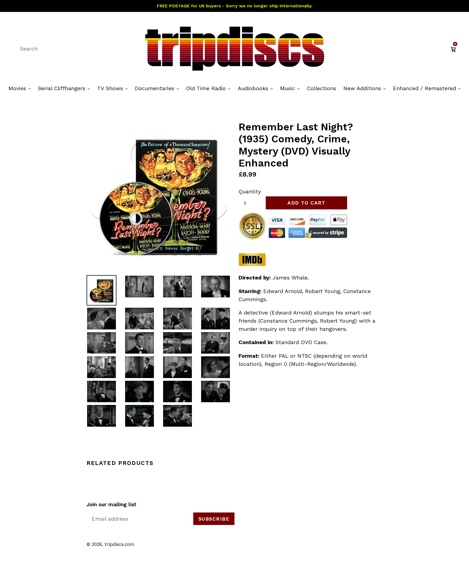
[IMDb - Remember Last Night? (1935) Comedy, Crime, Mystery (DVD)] (252, 264)
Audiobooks (256, 88)
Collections (321, 88)
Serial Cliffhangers (65, 88)
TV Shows (113, 88)
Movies (20, 88)
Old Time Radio (209, 88)
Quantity (250, 191)
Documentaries (158, 88)
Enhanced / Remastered (428, 88)
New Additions (365, 88)
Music (291, 88)
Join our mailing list (111, 505)
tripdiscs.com (119, 544)
